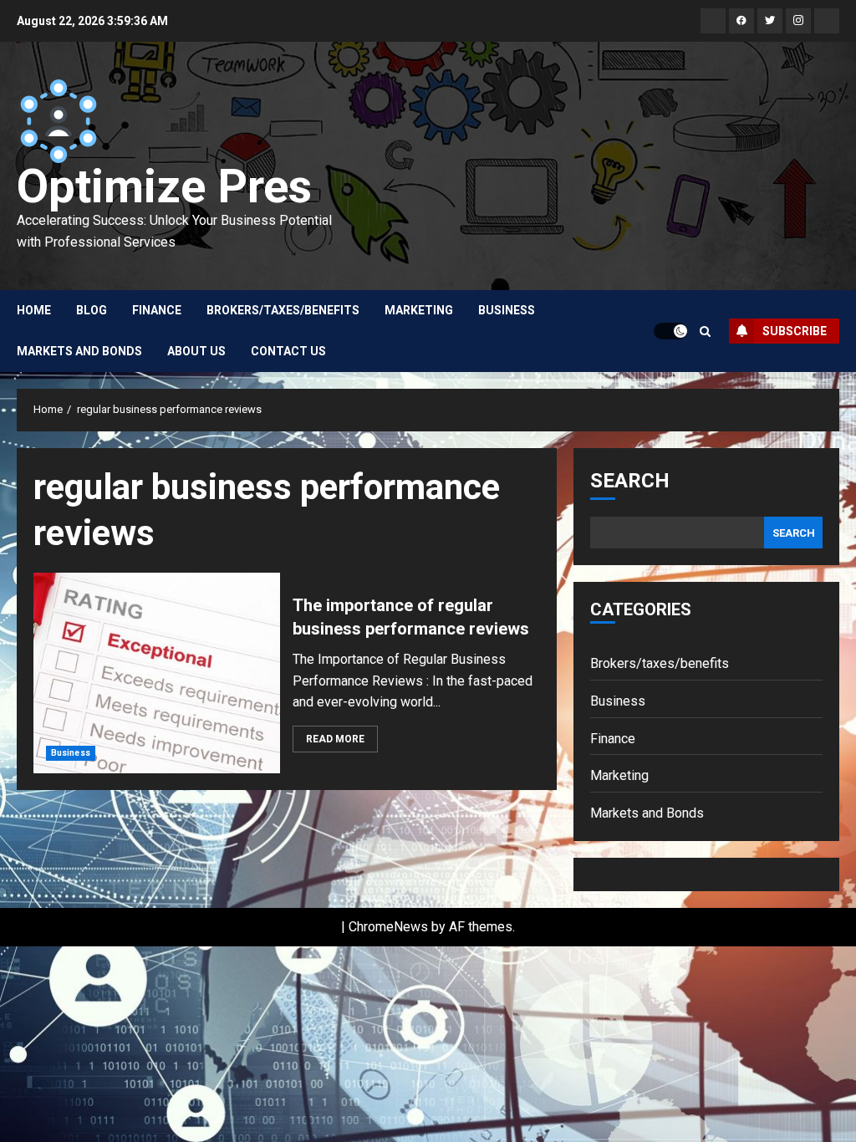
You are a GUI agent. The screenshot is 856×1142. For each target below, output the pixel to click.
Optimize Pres (164, 186)
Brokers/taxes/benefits (282, 310)
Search (630, 480)
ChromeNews (388, 927)
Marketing (419, 310)
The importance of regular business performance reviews (156, 673)
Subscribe (794, 331)
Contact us (288, 351)
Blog (91, 310)
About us (196, 351)
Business (506, 310)
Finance (156, 310)
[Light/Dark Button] (670, 331)
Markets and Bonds (79, 351)
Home (34, 310)
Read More (335, 739)
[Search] (705, 331)
